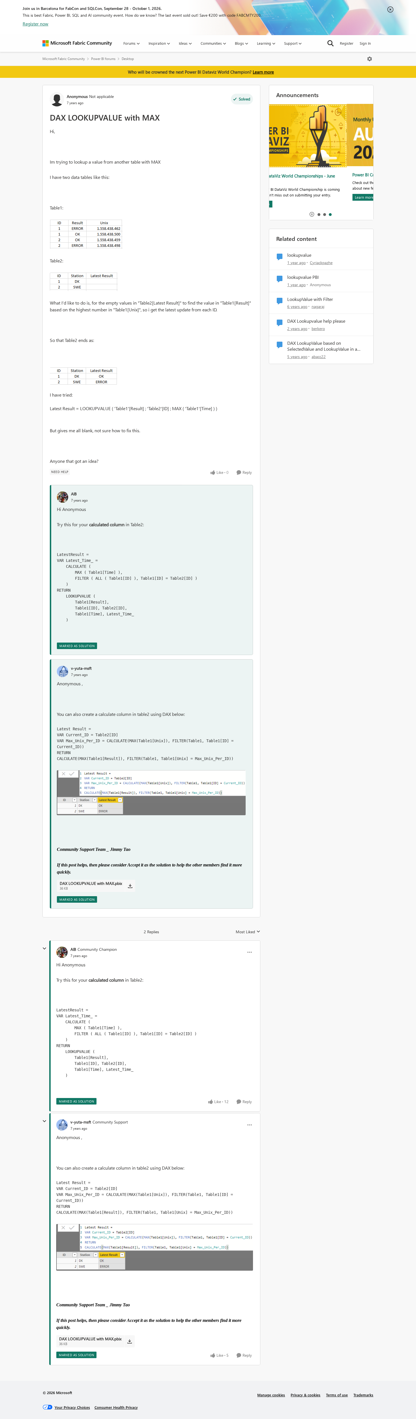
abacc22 (319, 356)
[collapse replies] (44, 948)
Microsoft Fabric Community (63, 59)
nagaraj (318, 306)
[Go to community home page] (77, 43)
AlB (74, 493)
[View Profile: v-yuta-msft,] (62, 671)
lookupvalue (299, 255)
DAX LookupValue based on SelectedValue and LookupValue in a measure (322, 346)
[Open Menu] (370, 59)
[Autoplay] (311, 214)
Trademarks (363, 1394)
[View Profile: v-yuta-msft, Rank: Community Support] (62, 1125)
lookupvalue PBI (303, 277)
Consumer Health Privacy (116, 1407)
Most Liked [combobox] (248, 932)
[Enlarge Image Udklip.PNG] (86, 234)
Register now (35, 24)
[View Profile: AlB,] (62, 497)
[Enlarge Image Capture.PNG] (151, 792)
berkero (318, 328)
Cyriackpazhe (321, 262)
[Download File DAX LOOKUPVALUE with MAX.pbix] (130, 886)
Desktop (128, 59)
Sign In (365, 43)
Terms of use (337, 1394)
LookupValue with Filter (310, 299)
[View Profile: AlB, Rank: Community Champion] (62, 952)
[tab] (318, 214)
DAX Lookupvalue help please (316, 321)
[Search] (330, 43)
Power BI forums (103, 59)
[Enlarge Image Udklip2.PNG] (83, 376)
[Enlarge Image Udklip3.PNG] (84, 282)
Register (346, 43)
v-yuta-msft (81, 668)
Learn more (263, 72)
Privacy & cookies (305, 1394)
